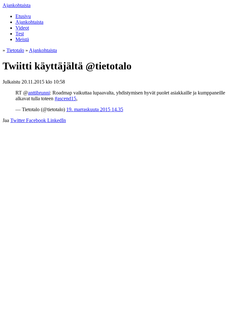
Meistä (22, 39)
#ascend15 (65, 98)
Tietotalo (15, 50)
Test (19, 33)
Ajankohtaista (17, 5)
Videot (22, 28)
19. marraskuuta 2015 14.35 (94, 109)
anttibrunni (39, 92)
